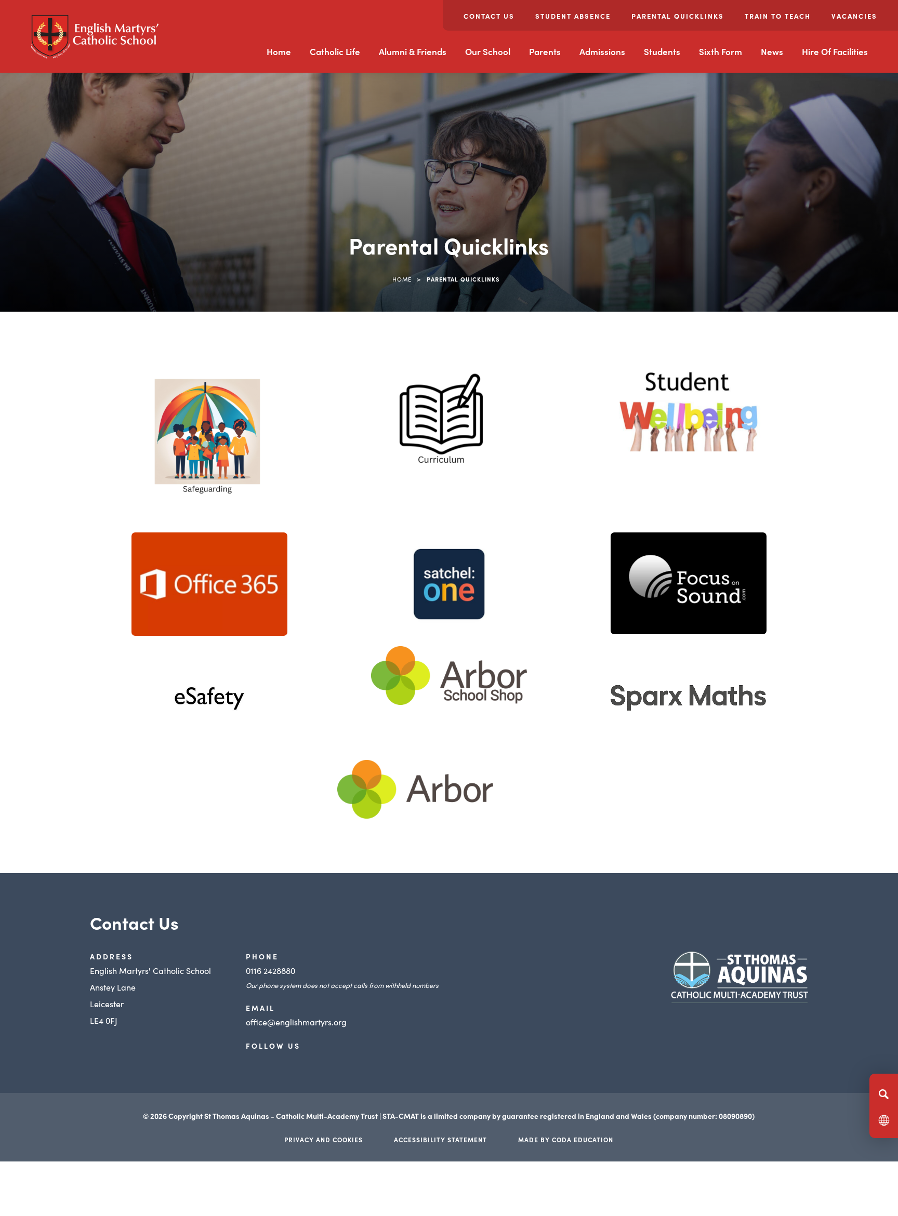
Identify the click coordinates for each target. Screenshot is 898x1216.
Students (662, 51)
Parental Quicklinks (677, 16)
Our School (487, 51)
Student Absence (573, 16)
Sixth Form (720, 51)
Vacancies (854, 16)
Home (279, 51)
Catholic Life (335, 51)
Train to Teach (778, 16)
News (772, 51)
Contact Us (489, 16)
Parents (545, 51)
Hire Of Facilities (835, 51)
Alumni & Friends (412, 51)
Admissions (602, 51)
